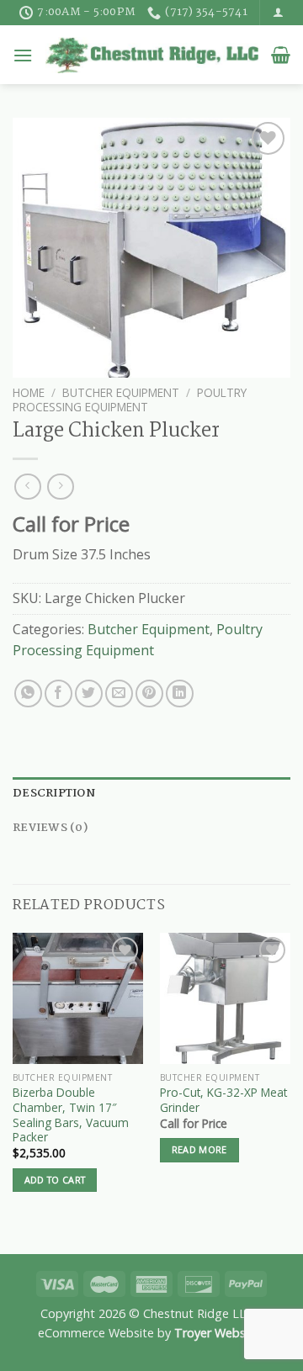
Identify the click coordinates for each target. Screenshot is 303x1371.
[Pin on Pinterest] (149, 693)
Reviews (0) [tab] (50, 828)
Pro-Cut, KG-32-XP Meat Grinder (223, 1099)
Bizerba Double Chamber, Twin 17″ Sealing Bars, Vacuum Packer (71, 1115)
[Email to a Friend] (119, 693)
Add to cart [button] (55, 1209)
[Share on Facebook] (58, 693)
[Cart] (280, 54)
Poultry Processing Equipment (130, 399)
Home (29, 392)
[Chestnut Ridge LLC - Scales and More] (151, 55)
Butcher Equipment (120, 392)
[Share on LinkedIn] (180, 693)
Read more (199, 1209)
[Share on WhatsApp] (28, 693)
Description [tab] (54, 793)
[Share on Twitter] (89, 693)
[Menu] (23, 55)
